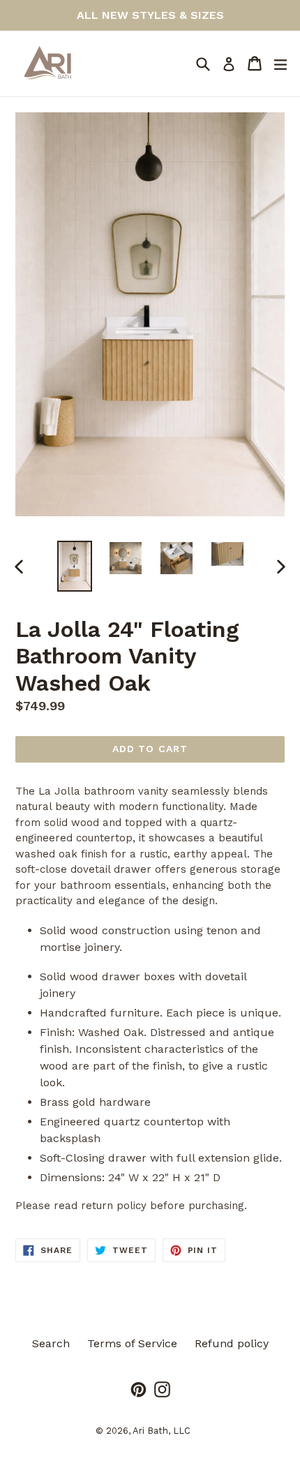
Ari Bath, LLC (161, 1430)
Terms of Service (132, 1343)
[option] (74, 566)
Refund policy (232, 1343)
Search (51, 1343)
